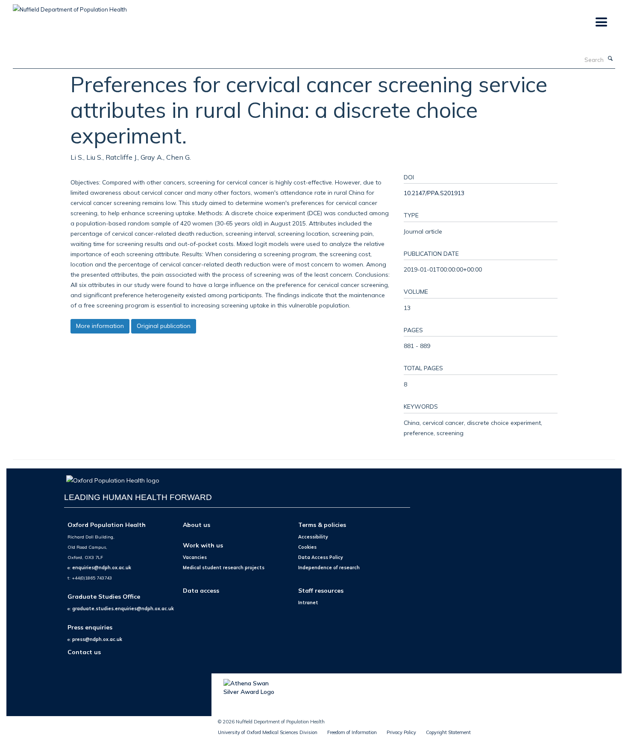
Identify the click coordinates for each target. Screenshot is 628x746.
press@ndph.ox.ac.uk (97, 639)
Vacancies (195, 557)
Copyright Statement (448, 732)
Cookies (307, 547)
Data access (201, 590)
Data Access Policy (320, 557)
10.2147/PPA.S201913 (434, 192)
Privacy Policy (401, 732)
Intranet (308, 603)
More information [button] (100, 326)
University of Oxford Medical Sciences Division (267, 732)
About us (196, 524)
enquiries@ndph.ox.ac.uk (101, 567)
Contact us (84, 651)
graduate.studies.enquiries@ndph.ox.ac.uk (123, 608)
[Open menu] (601, 22)
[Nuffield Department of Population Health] (70, 6)
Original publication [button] (164, 326)
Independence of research (329, 567)
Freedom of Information (352, 732)
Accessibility (313, 537)
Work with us (203, 545)
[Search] (610, 59)
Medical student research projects (223, 567)
